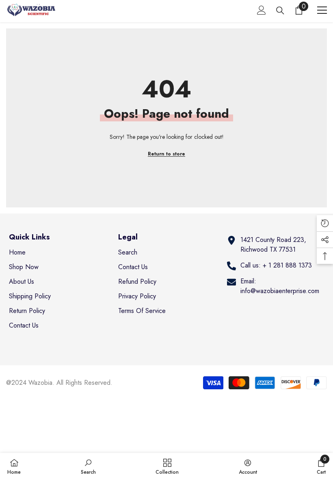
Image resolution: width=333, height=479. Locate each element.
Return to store (166, 154)
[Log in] (261, 10)
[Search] (280, 10)
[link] (88, 466)
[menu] (322, 10)
